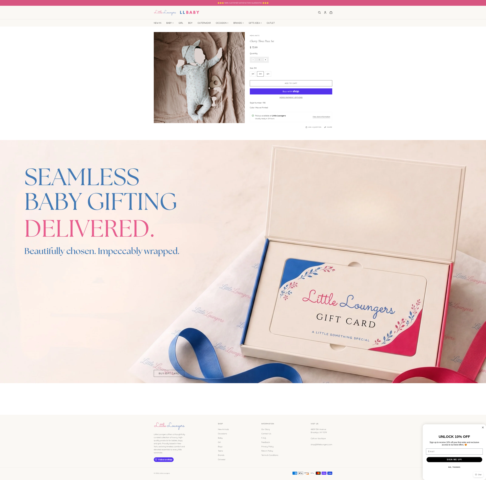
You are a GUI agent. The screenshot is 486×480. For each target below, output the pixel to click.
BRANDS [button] (237, 23)
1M (254, 74)
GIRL (181, 23)
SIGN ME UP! (454, 459)
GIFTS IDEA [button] (254, 23)
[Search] (319, 12)
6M (268, 74)
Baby (220, 438)
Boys (220, 446)
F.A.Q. (263, 438)
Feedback (265, 442)
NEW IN (157, 23)
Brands (221, 455)
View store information (321, 117)
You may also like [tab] (243, 396)
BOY (190, 23)
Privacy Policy (267, 446)
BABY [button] (169, 23)
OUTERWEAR (204, 23)
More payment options (291, 97)
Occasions (222, 433)
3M (260, 74)
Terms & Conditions (269, 455)
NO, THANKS (454, 467)
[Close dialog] (483, 427)
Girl (219, 442)
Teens (220, 450)
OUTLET (271, 23)
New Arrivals (223, 429)
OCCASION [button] (221, 23)
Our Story (265, 429)
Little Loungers (164, 473)
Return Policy (267, 450)
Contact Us (266, 433)
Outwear (222, 459)
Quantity (254, 53)
